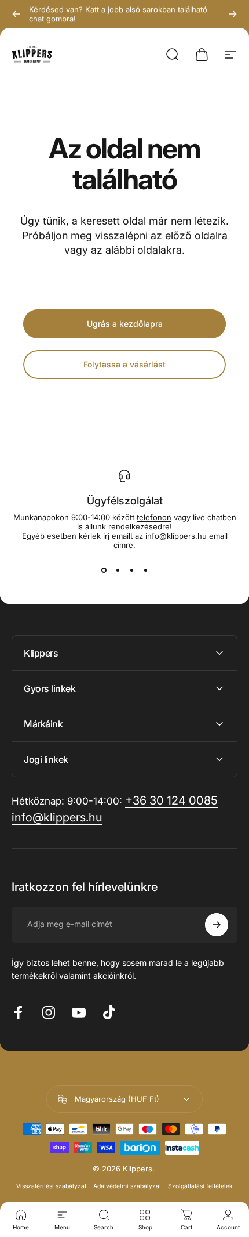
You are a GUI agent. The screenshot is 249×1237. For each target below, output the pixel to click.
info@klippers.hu (176, 535)
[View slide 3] (131, 571)
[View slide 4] (145, 571)
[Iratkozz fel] (216, 924)
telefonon (154, 517)
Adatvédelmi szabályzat (127, 1186)
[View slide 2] (117, 571)
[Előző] (16, 14)
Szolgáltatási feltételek (200, 1186)
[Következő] (233, 14)
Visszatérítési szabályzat (51, 1186)
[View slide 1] (104, 571)
